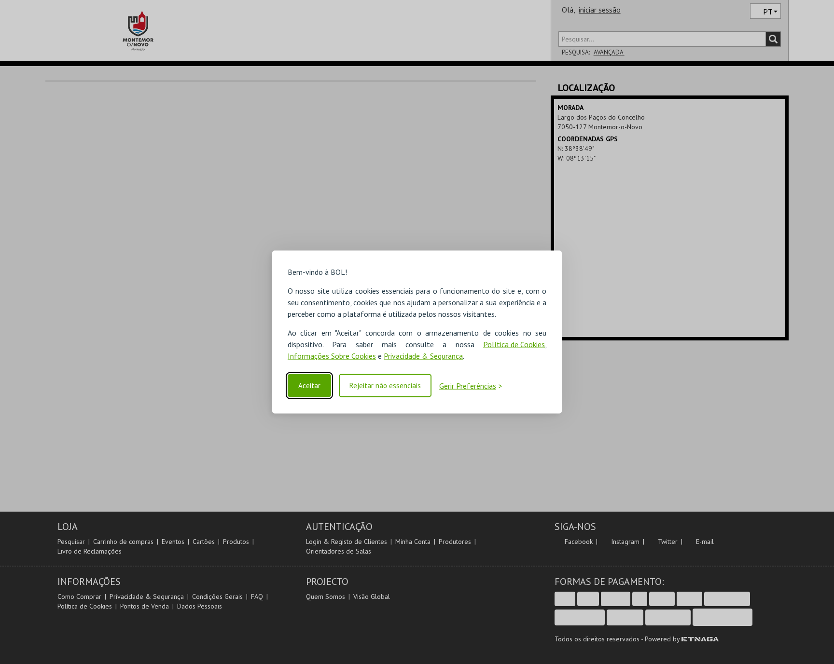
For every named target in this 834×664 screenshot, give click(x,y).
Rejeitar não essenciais (385, 385)
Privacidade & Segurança (423, 355)
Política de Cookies (514, 344)
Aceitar (309, 385)
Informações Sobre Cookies (332, 355)
